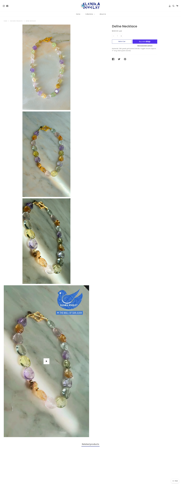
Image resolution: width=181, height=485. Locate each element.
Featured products (16, 21)
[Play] (46, 361)
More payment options (144, 46)
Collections (89, 14)
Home (78, 14)
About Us (103, 14)
